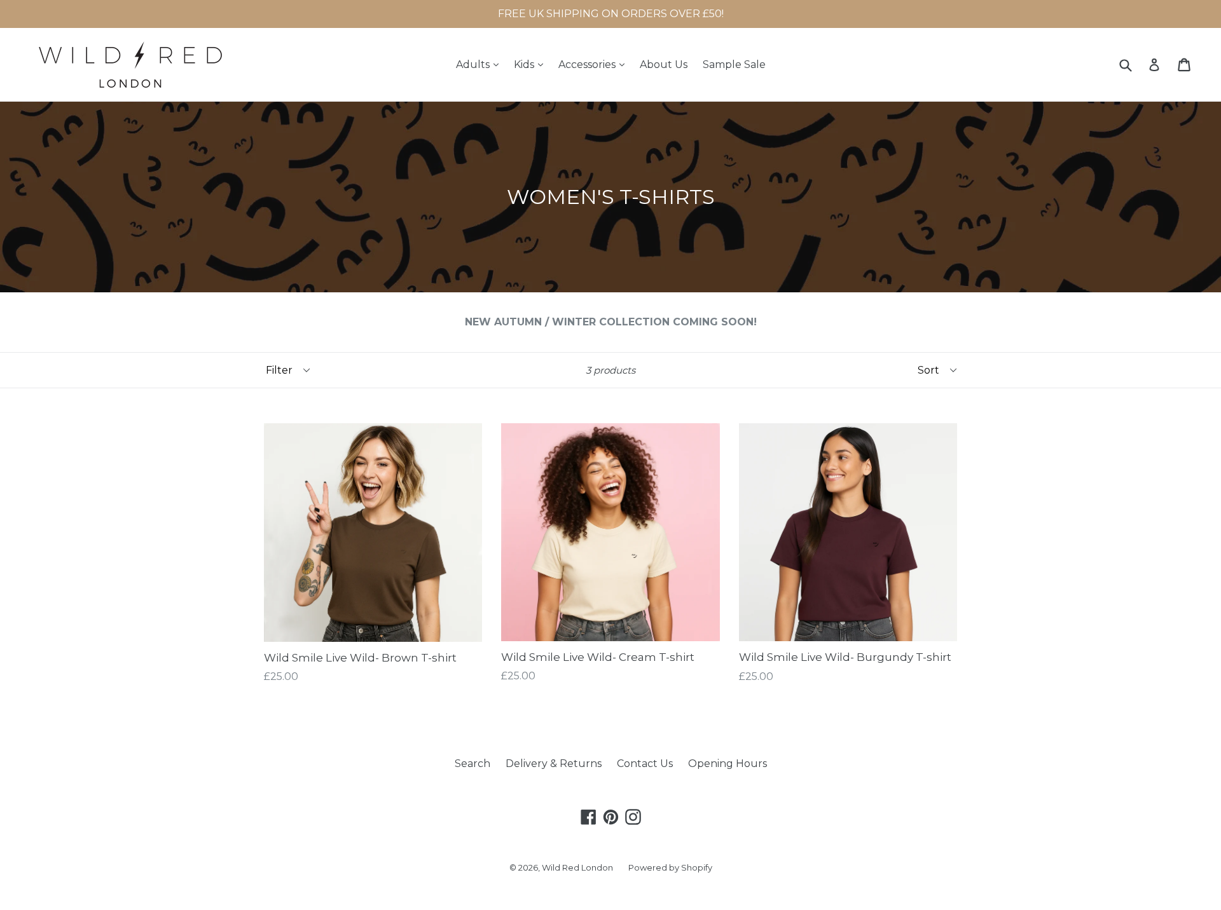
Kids (531, 64)
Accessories (594, 64)
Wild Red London (577, 867)
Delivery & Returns (554, 763)
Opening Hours (727, 763)
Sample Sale (734, 64)
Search (472, 763)
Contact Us (645, 763)
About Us (663, 64)
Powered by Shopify (670, 867)
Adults (480, 64)
